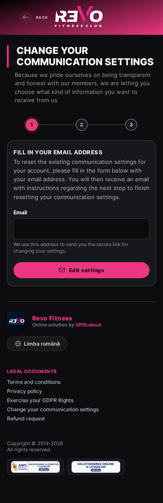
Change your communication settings (53, 409)
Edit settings (87, 270)
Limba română (42, 343)
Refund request (26, 418)
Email (20, 212)
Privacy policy (24, 391)
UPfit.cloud (88, 325)
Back (42, 17)
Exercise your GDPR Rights (40, 400)
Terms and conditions (33, 382)
